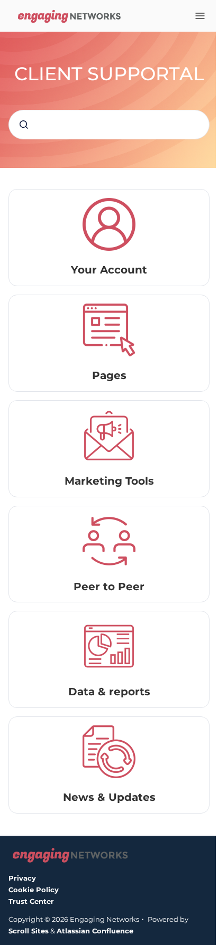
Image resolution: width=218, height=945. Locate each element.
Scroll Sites (28, 931)
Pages (109, 375)
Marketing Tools (109, 481)
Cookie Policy (33, 889)
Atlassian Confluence (95, 931)
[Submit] (23, 124)
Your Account (109, 269)
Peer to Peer (109, 586)
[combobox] (109, 124)
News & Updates (109, 797)
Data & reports (109, 691)
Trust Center (31, 901)
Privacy (22, 878)
